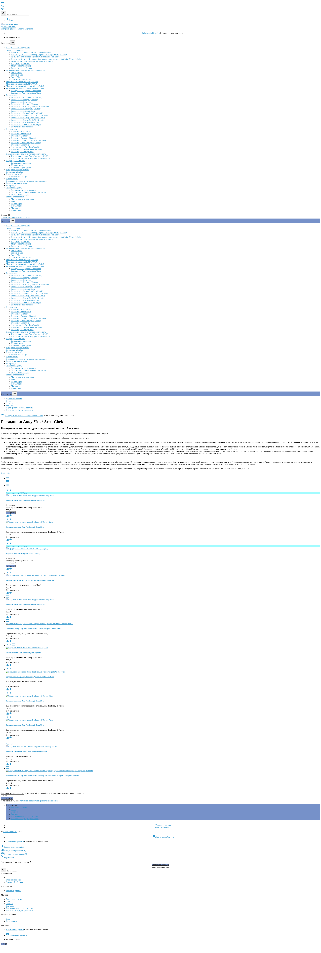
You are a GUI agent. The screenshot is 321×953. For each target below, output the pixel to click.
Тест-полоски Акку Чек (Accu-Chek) (26, 97)
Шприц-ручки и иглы (15, 161)
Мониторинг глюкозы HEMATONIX (21, 84)
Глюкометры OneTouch (21, 133)
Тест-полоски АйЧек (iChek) (23, 111)
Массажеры (16, 208)
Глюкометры (11, 129)
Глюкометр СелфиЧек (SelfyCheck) (26, 143)
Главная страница (163, 825)
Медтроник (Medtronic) (21, 66)
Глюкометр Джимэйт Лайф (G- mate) (26, 149)
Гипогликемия (12, 179)
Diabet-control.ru (10, 832)
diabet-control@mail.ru (151, 33)
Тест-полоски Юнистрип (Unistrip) (26, 109)
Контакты (10, 405)
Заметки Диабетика (163, 827)
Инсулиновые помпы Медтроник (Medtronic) (30, 158)
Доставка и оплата (14, 399)
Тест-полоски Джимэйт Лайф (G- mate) (27, 120)
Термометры (16, 203)
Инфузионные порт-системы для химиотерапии (26, 181)
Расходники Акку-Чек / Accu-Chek (26, 93)
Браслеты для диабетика (21, 68)
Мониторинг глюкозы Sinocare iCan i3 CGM (25, 86)
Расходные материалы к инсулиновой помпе (25, 88)
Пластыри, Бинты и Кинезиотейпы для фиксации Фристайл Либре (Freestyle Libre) (46, 59)
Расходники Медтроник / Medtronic (26, 91)
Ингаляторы (16, 206)
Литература (11, 185)
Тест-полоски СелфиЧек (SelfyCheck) (27, 113)
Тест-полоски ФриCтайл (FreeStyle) (26, 124)
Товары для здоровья (15, 197)
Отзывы (9, 403)
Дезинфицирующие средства (23, 190)
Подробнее (5, 473)
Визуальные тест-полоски (22, 127)
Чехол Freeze (16, 73)
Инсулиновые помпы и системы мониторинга (26, 154)
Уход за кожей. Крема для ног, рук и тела (28, 192)
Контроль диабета (13, 891)
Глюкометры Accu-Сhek (21, 131)
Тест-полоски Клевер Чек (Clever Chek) (28, 118)
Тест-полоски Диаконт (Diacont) (24, 104)
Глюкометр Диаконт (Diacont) (23, 138)
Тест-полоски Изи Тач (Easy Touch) (26, 122)
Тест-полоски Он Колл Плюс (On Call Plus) (29, 115)
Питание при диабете (15, 174)
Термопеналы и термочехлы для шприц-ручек (25, 70)
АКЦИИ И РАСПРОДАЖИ (18, 48)
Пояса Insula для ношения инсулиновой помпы (31, 52)
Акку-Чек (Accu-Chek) (20, 63)
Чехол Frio (15, 77)
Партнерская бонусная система (19, 408)
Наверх (4, 944)
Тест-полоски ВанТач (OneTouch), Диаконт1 (30, 106)
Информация (11, 805)
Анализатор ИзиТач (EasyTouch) (25, 147)
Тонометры (16, 210)
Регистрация (11, 921)
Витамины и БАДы (14, 172)
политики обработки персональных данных (39, 801)
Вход (9, 20)
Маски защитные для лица (22, 199)
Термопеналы (17, 75)
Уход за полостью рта (20, 194)
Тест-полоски (12, 95)
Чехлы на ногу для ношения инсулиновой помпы (32, 61)
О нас (8, 401)
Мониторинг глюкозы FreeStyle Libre (22, 82)
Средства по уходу (14, 188)
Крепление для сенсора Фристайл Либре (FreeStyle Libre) (35, 57)
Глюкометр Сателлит (20, 145)
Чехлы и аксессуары (14, 50)
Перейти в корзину (160, 865)
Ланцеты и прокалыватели (17, 170)
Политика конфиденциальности (19, 410)
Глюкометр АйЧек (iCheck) (22, 152)
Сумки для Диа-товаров (21, 79)
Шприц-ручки (17, 165)
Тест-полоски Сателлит (21, 102)
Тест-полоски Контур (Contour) (24, 100)
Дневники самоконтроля (16, 183)
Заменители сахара (19, 176)
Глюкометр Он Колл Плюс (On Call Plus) (28, 140)
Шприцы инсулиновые (21, 163)
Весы (13, 201)
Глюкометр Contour (19, 136)
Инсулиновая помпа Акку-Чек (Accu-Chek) (29, 156)
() (12, 847)
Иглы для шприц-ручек (21, 167)
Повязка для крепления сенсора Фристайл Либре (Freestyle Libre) (39, 54)
